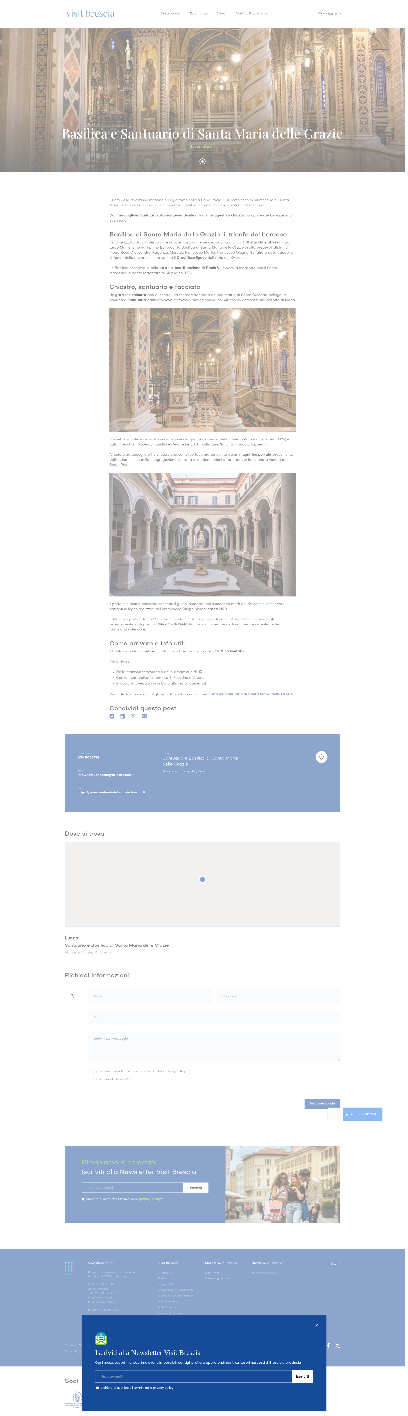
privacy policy (163, 1388)
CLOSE (316, 1325)
